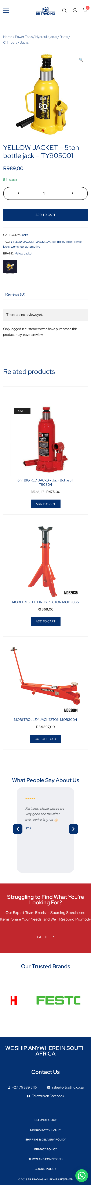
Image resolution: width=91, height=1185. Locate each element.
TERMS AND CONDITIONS (45, 1159)
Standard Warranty (45, 1130)
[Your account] (74, 10)
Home (7, 36)
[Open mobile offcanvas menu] (6, 10)
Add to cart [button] (45, 504)
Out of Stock (45, 739)
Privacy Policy (45, 1149)
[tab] (45, 294)
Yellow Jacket (23, 253)
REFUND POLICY (45, 1120)
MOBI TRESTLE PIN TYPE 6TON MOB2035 (45, 602)
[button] (81, 60)
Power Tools (24, 36)
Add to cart (45, 215)
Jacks (24, 42)
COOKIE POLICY (45, 1169)
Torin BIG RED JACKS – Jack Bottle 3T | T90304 (45, 482)
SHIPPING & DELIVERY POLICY (45, 1139)
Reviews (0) (15, 294)
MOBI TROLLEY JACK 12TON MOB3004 (45, 719)
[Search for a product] (64, 10)
